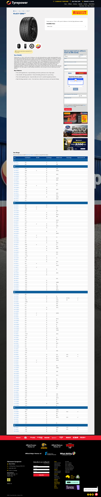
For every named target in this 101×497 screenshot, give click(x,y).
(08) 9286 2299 (76, 1)
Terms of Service (71, 106)
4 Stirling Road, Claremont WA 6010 (17, 466)
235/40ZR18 (16, 174)
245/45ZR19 (16, 231)
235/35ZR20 (16, 294)
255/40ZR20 (16, 335)
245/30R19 (16, 224)
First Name (35, 468)
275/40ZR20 (16, 365)
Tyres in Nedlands (68, 464)
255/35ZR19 (16, 240)
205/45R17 (16, 162)
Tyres (65, 3)
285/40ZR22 (16, 431)
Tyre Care (56, 467)
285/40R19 (16, 280)
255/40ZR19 (16, 248)
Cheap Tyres (67, 472)
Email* (65, 65)
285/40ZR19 (16, 276)
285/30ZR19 (16, 272)
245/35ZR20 (16, 303)
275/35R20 (16, 360)
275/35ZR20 (16, 356)
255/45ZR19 (16, 252)
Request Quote (68, 109)
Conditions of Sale (19, 495)
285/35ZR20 (16, 375)
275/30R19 (16, 261)
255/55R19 (16, 256)
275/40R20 (16, 369)
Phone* (70, 62)
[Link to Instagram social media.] (90, 495)
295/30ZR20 (16, 379)
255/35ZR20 (16, 324)
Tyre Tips (55, 468)
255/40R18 (16, 189)
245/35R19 (16, 225)
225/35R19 (16, 205)
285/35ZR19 (16, 274)
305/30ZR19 (16, 288)
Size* (65, 54)
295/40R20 (16, 392)
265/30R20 (16, 341)
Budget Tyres (67, 471)
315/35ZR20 (16, 401)
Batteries (55, 475)
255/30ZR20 (16, 318)
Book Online (91, 3)
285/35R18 (16, 198)
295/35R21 (16, 419)
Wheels (70, 3)
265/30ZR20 (16, 339)
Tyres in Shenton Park (69, 465)
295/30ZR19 (16, 282)
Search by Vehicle (57, 463)
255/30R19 (16, 237)
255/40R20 (16, 333)
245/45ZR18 (16, 181)
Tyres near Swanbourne (69, 468)
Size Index (67, 461)
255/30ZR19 (16, 239)
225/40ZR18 (16, 172)
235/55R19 (16, 222)
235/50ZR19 (16, 220)
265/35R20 (16, 343)
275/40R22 (16, 429)
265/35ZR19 (16, 257)
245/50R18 (16, 185)
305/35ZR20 (16, 399)
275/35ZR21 (16, 413)
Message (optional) (67, 97)
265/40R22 (16, 427)
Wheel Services (57, 478)
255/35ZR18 (16, 187)
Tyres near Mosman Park (69, 467)
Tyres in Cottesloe (68, 462)
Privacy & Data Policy (13, 495)
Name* (65, 58)
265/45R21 (16, 409)
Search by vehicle (29, 154)
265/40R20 (16, 348)
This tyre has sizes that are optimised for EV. (23, 52)
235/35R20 (16, 296)
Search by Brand (57, 465)
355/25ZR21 (16, 423)
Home (15, 11)
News (89, 5)
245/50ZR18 (16, 183)
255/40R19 (16, 244)
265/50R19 (16, 259)
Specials (80, 3)
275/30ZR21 (16, 411)
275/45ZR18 (16, 195)
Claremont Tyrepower (61, 1)
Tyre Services (56, 476)
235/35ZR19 (16, 210)
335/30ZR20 (16, 405)
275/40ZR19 (16, 265)
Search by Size (57, 464)
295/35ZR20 (16, 386)
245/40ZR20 (16, 311)
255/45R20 (16, 337)
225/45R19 (16, 208)
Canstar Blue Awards (69, 469)
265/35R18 (16, 193)
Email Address (36, 465)
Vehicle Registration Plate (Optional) (70, 94)
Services (75, 3)
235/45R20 (16, 300)
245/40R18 (16, 180)
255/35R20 (16, 322)
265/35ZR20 (16, 345)
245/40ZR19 (16, 229)
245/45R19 (16, 235)
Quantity (81, 54)
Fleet (86, 5)
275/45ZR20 (16, 371)
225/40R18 (16, 170)
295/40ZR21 (16, 421)
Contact (85, 3)
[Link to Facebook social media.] (88, 495)
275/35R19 (16, 263)
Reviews (92, 5)
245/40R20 (16, 313)
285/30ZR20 (16, 373)
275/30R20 (16, 354)
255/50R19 (16, 254)
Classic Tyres (81, 5)
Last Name (35, 471)
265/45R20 (16, 350)
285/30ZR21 (16, 417)
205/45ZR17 (16, 164)
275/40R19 (16, 267)
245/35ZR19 (16, 227)
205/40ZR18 (16, 168)
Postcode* (66, 69)
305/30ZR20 (16, 394)
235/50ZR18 (16, 178)
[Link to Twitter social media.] (93, 495)
